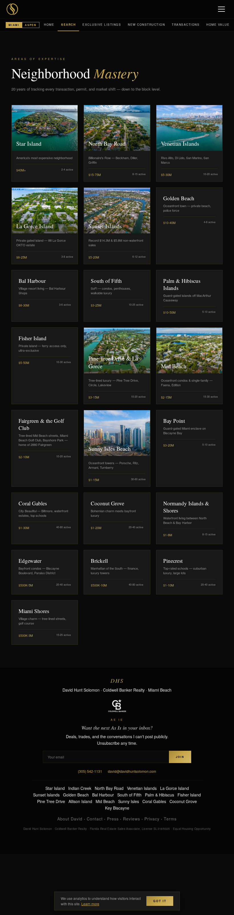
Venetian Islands (142, 788)
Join (180, 757)
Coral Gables (154, 801)
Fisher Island (189, 795)
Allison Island (80, 801)
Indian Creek (79, 788)
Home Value (217, 25)
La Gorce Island (174, 788)
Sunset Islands (46, 795)
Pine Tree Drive (51, 801)
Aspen (31, 25)
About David (69, 819)
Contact (95, 819)
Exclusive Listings (101, 25)
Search (68, 25)
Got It (159, 901)
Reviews (131, 819)
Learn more (90, 903)
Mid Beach (105, 801)
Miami (14, 25)
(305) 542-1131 (90, 771)
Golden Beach (76, 795)
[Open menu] (222, 9)
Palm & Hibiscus (159, 795)
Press (113, 819)
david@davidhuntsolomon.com (132, 771)
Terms (170, 819)
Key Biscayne (117, 808)
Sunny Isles (128, 801)
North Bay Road (109, 788)
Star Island (55, 788)
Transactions (185, 25)
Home (49, 25)
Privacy (152, 819)
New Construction (146, 25)
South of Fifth (129, 795)
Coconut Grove (183, 801)
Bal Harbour (103, 795)
